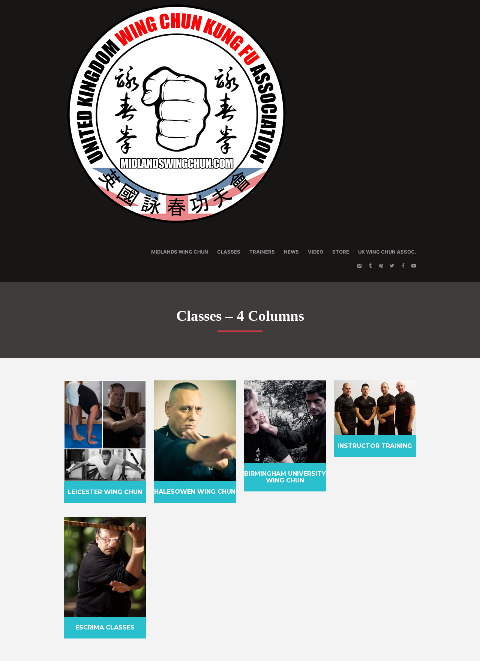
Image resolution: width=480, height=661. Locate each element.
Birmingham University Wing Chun (285, 477)
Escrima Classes (105, 627)
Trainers (262, 252)
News (291, 252)
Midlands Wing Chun (179, 252)
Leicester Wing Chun (105, 492)
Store (340, 252)
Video (315, 252)
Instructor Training (375, 445)
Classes (228, 252)
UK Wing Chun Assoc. (387, 252)
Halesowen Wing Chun (195, 491)
